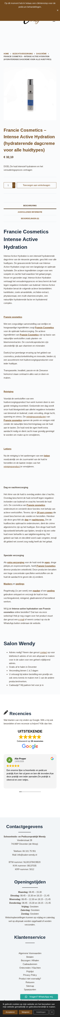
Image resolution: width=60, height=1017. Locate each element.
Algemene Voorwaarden (30, 953)
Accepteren (10, 1012)
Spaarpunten (30, 989)
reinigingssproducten (36, 416)
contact (43, 652)
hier (50, 723)
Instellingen (41, 1012)
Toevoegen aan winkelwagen (36, 185)
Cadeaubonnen (30, 964)
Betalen (29, 957)
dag (26, 519)
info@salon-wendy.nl (27, 854)
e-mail (21, 619)
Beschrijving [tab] (30, 206)
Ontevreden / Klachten (30, 968)
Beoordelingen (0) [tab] (30, 219)
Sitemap (30, 986)
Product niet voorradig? (30, 978)
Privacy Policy (30, 975)
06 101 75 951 (29, 851)
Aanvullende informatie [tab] (30, 212)
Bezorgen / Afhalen (30, 960)
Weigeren (25, 1012)
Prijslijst (30, 971)
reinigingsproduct (12, 466)
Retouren (30, 982)
